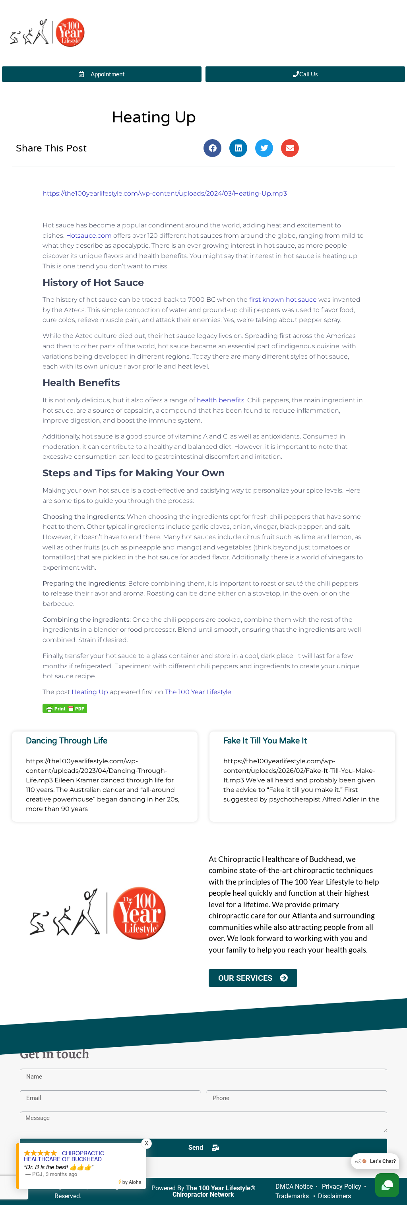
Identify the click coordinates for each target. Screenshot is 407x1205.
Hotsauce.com (89, 235)
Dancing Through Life (66, 741)
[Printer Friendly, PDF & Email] (65, 708)
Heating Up (90, 692)
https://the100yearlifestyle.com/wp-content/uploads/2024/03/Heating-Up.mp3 (165, 193)
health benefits (220, 400)
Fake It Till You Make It (265, 741)
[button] (212, 148)
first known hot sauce (282, 299)
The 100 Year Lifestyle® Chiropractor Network (214, 1191)
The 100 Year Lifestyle (198, 692)
